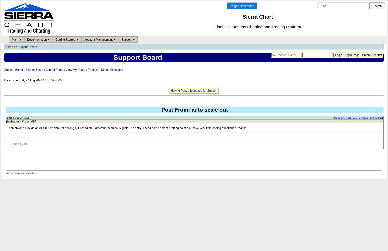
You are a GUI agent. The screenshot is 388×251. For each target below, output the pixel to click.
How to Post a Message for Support (194, 90)
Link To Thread (360, 118)
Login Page (352, 55)
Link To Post (376, 118)
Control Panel (54, 69)
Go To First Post (342, 118)
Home (9, 47)
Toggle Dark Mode (242, 6)
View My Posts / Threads (82, 69)
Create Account (372, 55)
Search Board (34, 69)
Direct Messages (112, 69)
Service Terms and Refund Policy (22, 173)
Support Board (27, 47)
